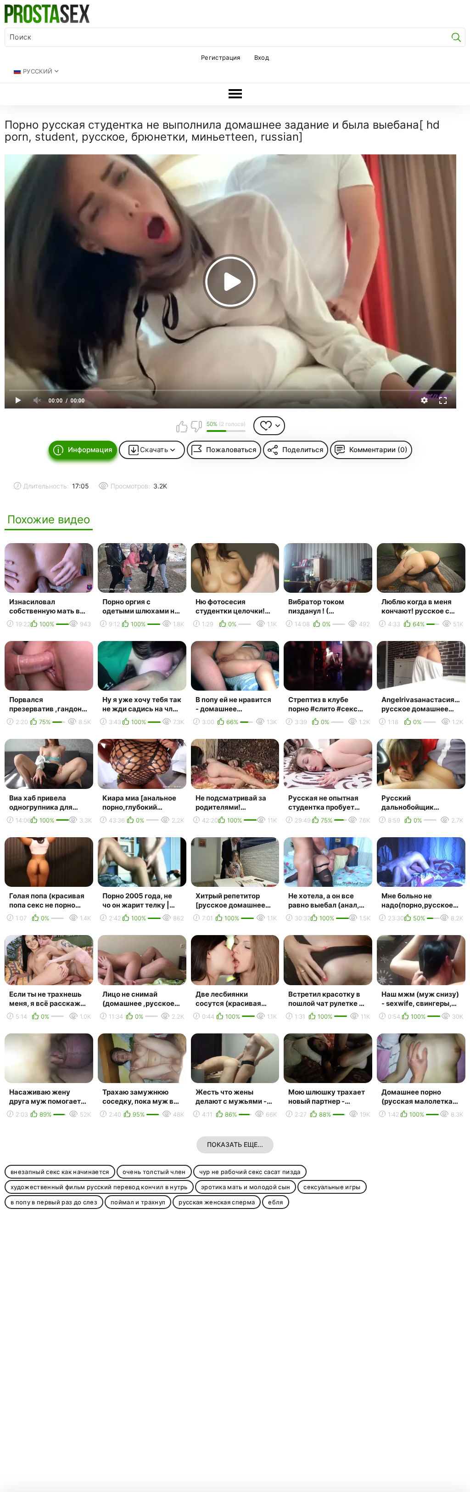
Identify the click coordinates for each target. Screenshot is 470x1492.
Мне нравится (182, 426)
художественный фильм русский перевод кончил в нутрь (99, 1187)
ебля (275, 1202)
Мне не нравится (196, 426)
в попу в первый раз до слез (54, 1202)
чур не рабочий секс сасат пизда (250, 1171)
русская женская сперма (217, 1202)
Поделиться (303, 449)
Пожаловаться (231, 449)
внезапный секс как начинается (60, 1171)
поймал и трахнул (138, 1202)
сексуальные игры (331, 1187)
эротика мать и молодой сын (246, 1187)
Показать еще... (235, 1144)
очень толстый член (154, 1171)
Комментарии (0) (378, 449)
